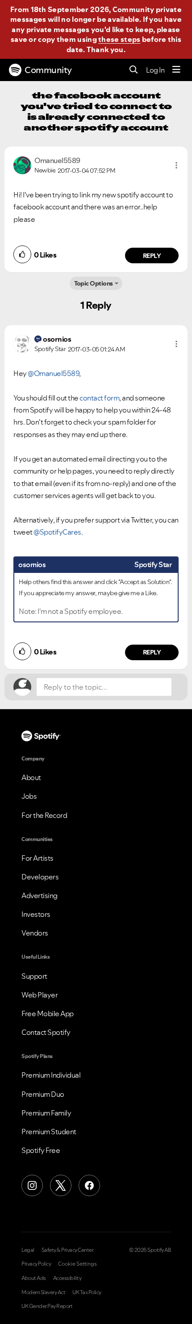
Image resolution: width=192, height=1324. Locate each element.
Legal (27, 1250)
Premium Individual (50, 1075)
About (31, 777)
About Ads (33, 1278)
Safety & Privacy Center (68, 1250)
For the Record (44, 815)
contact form (99, 398)
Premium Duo (42, 1094)
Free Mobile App (47, 1013)
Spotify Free (40, 1150)
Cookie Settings (77, 1263)
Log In (155, 70)
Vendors (34, 933)
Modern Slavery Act (43, 1292)
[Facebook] (89, 1185)
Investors (35, 914)
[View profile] (22, 164)
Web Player (39, 995)
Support (34, 976)
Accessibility (67, 1278)
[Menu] (176, 70)
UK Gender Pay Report (46, 1306)
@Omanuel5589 (53, 373)
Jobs (29, 796)
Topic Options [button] (93, 283)
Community (48, 70)
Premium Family (46, 1113)
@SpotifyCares (57, 532)
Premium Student (48, 1131)
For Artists (37, 858)
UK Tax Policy (86, 1292)
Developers (39, 877)
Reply (152, 255)
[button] (176, 165)
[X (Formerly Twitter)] (60, 1185)
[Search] (134, 70)
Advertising (39, 895)
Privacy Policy (36, 1263)
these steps (119, 39)
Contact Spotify (46, 1032)
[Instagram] (32, 1185)
